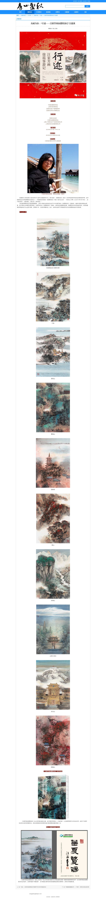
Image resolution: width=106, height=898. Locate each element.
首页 (18, 15)
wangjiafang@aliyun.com (35, 893)
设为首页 (75, 1)
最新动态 (23, 15)
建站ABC (53, 896)
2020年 (29, 15)
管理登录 (58, 896)
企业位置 (84, 1)
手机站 (88, 1)
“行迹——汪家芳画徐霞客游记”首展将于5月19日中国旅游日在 (33, 887)
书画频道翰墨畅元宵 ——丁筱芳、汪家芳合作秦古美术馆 (77, 887)
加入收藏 (80, 1)
